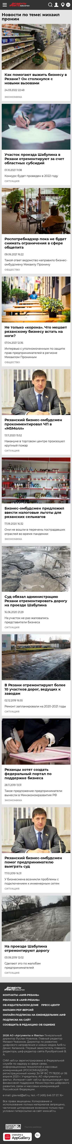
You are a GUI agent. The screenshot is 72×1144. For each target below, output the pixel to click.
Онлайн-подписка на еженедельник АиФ (34, 1014)
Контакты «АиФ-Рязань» (21, 995)
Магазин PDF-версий (18, 1010)
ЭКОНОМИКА (13, 97)
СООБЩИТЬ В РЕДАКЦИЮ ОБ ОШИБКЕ (29, 1024)
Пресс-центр (50, 1005)
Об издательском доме (20, 1005)
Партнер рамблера (33, 1127)
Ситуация (12, 181)
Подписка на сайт (17, 1019)
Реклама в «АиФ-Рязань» (21, 1000)
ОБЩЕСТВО (12, 269)
